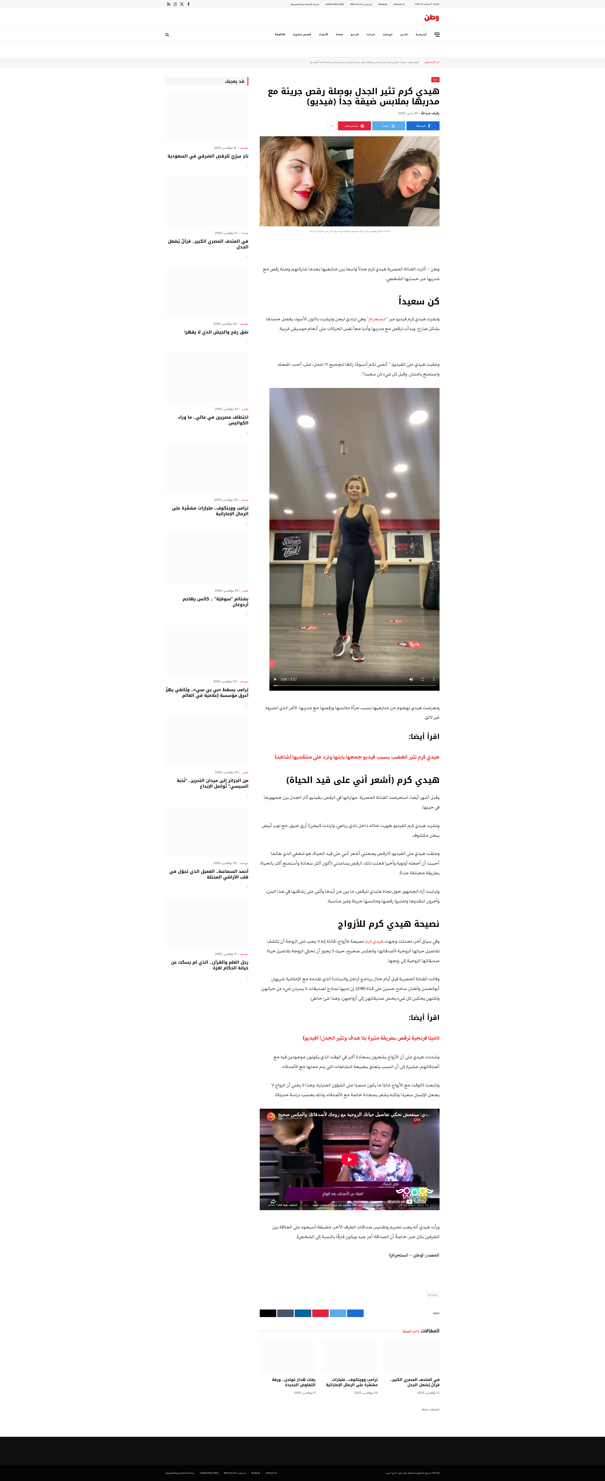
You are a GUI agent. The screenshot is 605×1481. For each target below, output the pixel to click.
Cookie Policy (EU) (334, 4)
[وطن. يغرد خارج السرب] (432, 19)
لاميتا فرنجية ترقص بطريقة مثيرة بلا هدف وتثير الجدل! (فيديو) (371, 1038)
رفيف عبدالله (430, 113)
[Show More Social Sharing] (332, 125)
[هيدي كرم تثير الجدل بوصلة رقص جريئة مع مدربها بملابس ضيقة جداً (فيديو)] (350, 181)
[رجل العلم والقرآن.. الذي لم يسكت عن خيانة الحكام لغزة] (206, 922)
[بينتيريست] (456, 293)
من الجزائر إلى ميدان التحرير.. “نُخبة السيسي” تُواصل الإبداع (212, 783)
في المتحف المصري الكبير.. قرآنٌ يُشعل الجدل (415, 1382)
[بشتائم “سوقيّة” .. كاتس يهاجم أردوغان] (206, 559)
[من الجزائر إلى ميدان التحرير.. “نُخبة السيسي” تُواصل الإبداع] (206, 740)
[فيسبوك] (456, 257)
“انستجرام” (377, 319)
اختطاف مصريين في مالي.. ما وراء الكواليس (213, 420)
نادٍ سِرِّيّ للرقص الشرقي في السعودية (208, 156)
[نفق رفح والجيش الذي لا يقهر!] (206, 292)
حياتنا (370, 34)
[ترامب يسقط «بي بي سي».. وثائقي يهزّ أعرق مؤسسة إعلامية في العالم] (206, 650)
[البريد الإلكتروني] (456, 305)
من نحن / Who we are (361, 4)
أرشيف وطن (413, 62)
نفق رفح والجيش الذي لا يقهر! (216, 332)
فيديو (355, 34)
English (280, 34)
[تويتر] (456, 269)
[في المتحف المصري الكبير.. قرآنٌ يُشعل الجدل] (412, 1357)
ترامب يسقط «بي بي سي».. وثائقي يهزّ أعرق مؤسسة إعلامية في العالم (207, 693)
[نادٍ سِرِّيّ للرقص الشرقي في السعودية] (206, 116)
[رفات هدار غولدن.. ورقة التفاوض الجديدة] (287, 1357)
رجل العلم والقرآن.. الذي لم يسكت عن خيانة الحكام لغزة (209, 965)
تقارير (404, 34)
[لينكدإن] (456, 281)
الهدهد (388, 34)
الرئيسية (421, 34)
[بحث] (167, 34)
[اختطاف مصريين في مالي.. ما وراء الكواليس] (206, 377)
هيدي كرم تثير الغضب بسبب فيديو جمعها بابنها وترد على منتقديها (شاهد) (357, 757)
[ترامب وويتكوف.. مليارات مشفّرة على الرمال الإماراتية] (349, 1357)
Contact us (399, 4)
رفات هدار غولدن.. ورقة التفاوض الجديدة (293, 1382)
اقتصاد (323, 34)
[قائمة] (437, 34)
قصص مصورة (302, 34)
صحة (339, 34)
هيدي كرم (374, 941)
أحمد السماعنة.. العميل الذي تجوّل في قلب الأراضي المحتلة (208, 874)
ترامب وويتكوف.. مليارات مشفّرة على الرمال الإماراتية (351, 1382)
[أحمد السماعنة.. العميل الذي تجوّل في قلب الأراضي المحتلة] (206, 831)
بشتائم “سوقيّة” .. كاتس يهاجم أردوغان (215, 602)
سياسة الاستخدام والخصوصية (304, 4)
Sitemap (382, 4)
